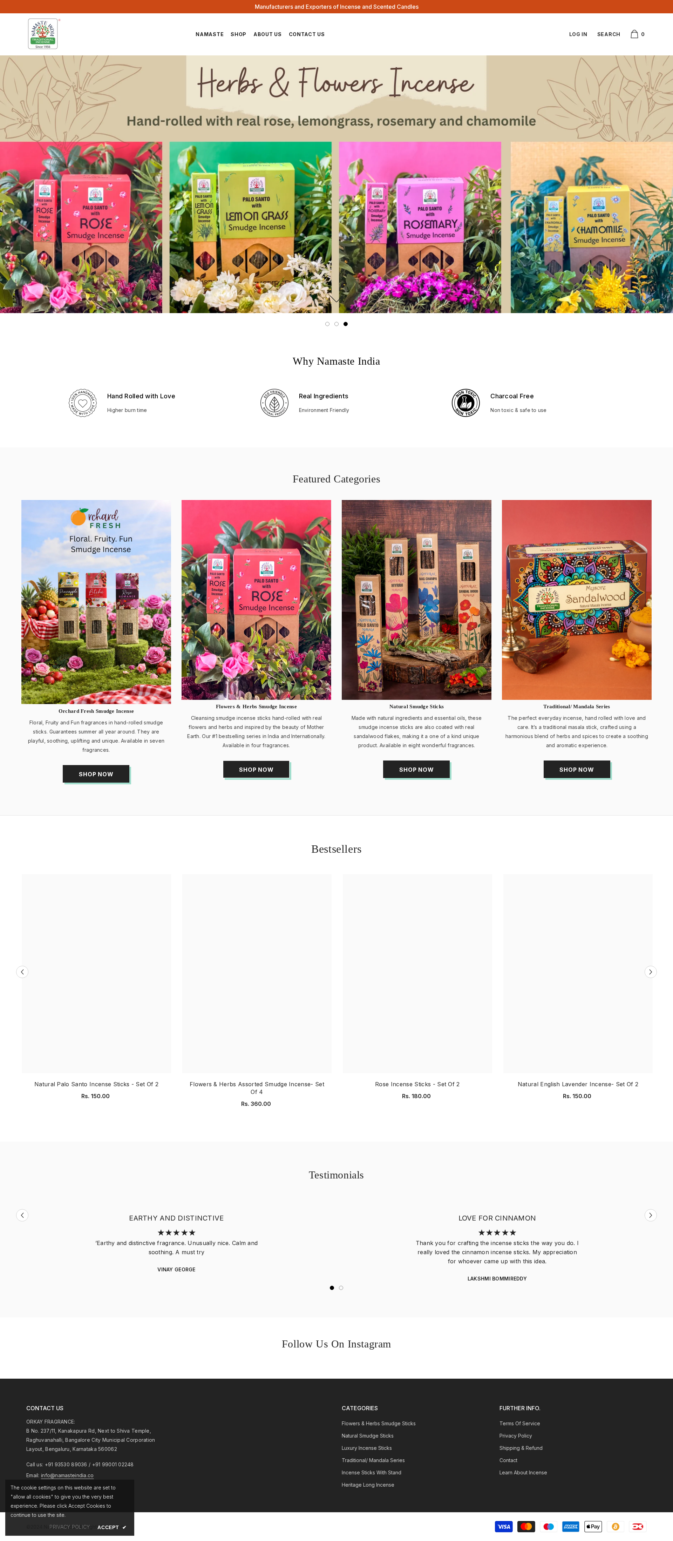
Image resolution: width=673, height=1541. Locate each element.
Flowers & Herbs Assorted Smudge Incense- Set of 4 (257, 1088)
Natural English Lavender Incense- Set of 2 (578, 1084)
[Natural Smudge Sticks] (416, 600)
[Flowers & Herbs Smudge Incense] (256, 600)
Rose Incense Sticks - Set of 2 (417, 1084)
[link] (336, 184)
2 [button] (336, 324)
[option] (336, 188)
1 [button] (327, 324)
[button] (22, 972)
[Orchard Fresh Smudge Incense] (96, 602)
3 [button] (346, 324)
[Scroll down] (337, 299)
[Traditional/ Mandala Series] (577, 600)
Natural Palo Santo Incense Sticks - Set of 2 (96, 1084)
